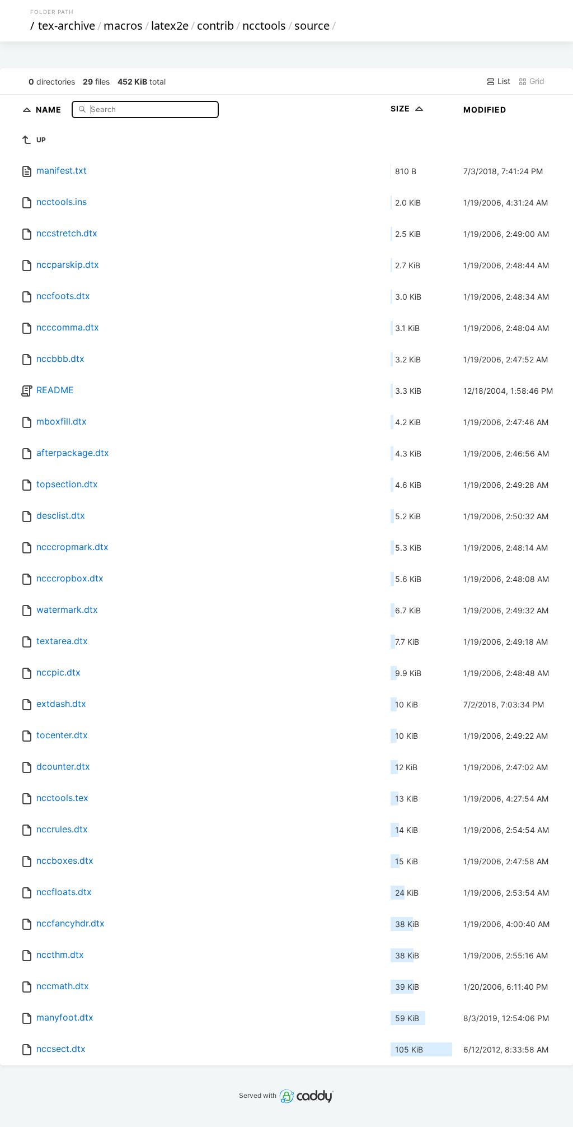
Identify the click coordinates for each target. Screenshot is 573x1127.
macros (123, 25)
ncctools (264, 25)
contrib (215, 25)
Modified (484, 109)
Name (50, 109)
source (312, 25)
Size (401, 108)
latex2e (170, 25)
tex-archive (66, 25)
